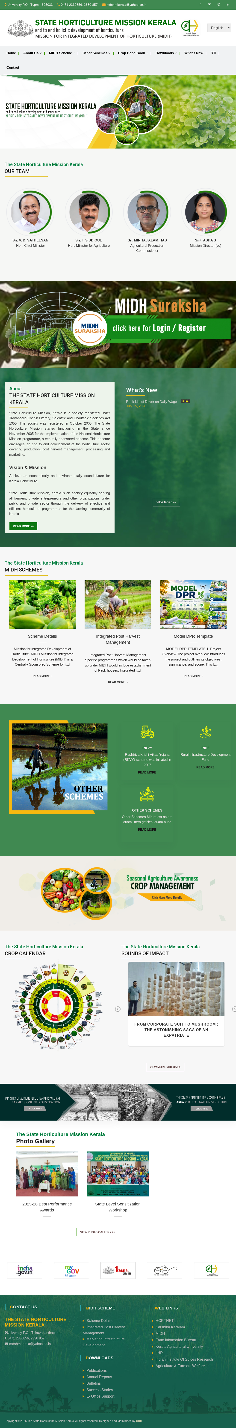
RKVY (147, 748)
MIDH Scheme (60, 53)
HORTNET (165, 1320)
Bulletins (93, 1383)
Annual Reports (99, 1377)
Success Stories (99, 1390)
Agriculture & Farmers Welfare (180, 1366)
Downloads (165, 53)
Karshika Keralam (170, 1327)
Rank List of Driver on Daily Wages (152, 402)
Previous (117, 1012)
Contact (12, 67)
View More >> (166, 502)
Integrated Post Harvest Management (104, 1330)
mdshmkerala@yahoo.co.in (126, 4)
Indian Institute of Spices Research (184, 1359)
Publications (96, 1370)
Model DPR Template (193, 604)
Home (11, 53)
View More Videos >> (165, 1067)
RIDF (205, 748)
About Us (30, 53)
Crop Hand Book (131, 53)
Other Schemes (95, 53)
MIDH (160, 1333)
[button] (7, 111)
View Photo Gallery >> (97, 1232)
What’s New (193, 53)
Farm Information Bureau (176, 1340)
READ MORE (147, 772)
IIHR (159, 1353)
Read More (41, 676)
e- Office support (100, 1396)
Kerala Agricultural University (179, 1346)
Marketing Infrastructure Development (104, 1342)
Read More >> (23, 526)
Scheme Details (42, 604)
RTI (213, 53)
